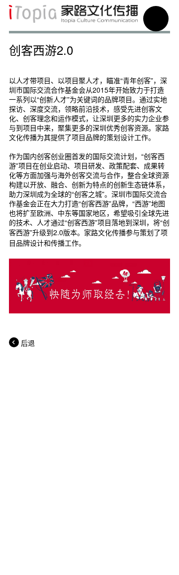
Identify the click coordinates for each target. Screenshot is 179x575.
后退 (28, 343)
